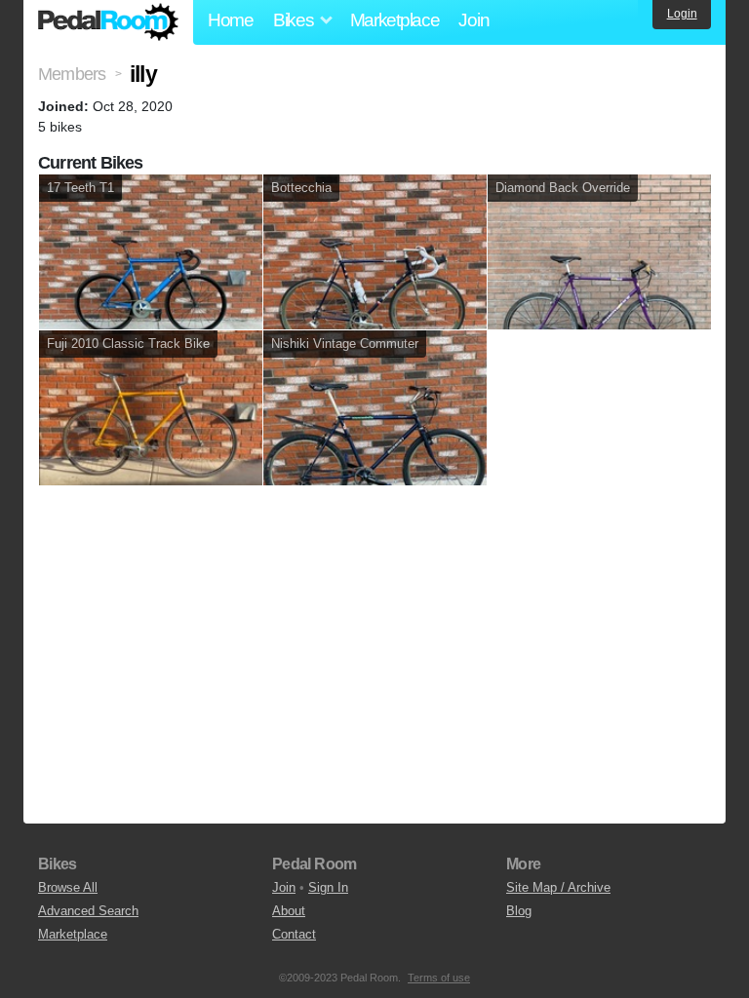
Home (231, 20)
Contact (294, 934)
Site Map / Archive (558, 887)
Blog (519, 910)
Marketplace (395, 20)
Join (473, 20)
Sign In (328, 887)
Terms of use (439, 977)
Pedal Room (108, 22)
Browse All (68, 887)
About (288, 910)
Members (71, 74)
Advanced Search (88, 910)
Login (682, 13)
